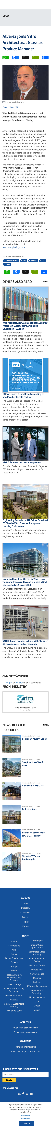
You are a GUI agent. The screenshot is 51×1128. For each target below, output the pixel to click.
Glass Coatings (14, 984)
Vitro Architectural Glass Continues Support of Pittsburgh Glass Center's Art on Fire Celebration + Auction (25, 325)
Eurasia (14, 962)
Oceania (37, 977)
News (25, 903)
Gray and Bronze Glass (33, 785)
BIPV (24, 261)
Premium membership (25, 1046)
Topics (26, 921)
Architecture (14, 945)
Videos (37, 1005)
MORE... (46, 281)
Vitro (8, 264)
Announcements (12, 261)
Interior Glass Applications (37, 946)
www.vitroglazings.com (13, 247)
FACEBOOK (15, 57)
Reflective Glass (29, 809)
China (14, 953)
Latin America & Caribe (37, 960)
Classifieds (25, 912)
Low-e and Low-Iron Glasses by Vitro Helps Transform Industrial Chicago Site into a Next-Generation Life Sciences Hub (25, 581)
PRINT (35, 57)
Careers (34, 261)
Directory (25, 907)
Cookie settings (25, 1118)
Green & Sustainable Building (14, 1005)
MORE (45, 57)
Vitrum (37, 1009)
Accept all (26, 1124)
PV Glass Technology (37, 986)
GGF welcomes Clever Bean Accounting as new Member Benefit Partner (23, 395)
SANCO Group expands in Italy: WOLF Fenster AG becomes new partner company (25, 642)
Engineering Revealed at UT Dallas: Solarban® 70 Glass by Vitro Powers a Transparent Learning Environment (25, 523)
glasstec (14, 999)
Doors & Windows (14, 958)
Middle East (37, 969)
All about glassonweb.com (25, 1027)
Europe (14, 966)
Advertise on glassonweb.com (25, 1051)
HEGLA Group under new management (21, 462)
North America (37, 973)
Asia (14, 949)
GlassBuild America (14, 995)
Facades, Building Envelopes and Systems (14, 977)
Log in (9, 682)
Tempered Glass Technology (37, 992)
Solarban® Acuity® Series (34, 738)
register (19, 682)
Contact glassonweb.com (25, 1032)
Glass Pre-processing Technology (14, 990)
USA (43, 261)
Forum (25, 926)
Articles (25, 917)
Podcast (37, 982)
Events (14, 970)
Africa (14, 941)
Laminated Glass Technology (37, 953)
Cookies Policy (25, 1115)
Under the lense (37, 997)
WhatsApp (5, 57)
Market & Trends (37, 965)
